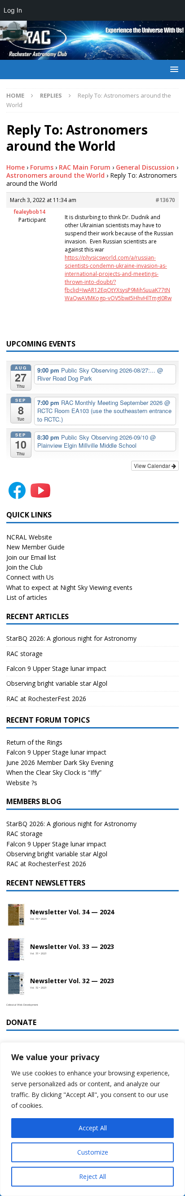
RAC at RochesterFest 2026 (46, 698)
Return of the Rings (34, 742)
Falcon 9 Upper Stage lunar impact (56, 668)
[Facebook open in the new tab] (17, 496)
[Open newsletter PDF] (16, 915)
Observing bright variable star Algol (56, 683)
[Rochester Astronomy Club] (92, 54)
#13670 (165, 200)
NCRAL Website (29, 537)
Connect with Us (30, 577)
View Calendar (153, 465)
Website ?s (21, 782)
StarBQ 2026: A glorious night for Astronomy (71, 638)
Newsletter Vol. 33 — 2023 (72, 947)
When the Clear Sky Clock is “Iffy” (53, 772)
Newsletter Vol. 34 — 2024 (72, 912)
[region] (92, 1119)
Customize (92, 1152)
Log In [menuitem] (13, 10)
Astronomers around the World (55, 175)
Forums (41, 167)
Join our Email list (31, 557)
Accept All (93, 1128)
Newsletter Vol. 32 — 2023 (72, 981)
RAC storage (24, 653)
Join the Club (24, 567)
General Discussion (145, 167)
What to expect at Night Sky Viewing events (69, 587)
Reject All (92, 1176)
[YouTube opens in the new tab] (40, 496)
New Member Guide (35, 547)
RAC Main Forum (84, 167)
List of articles (26, 597)
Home (15, 167)
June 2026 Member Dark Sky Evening (59, 762)
